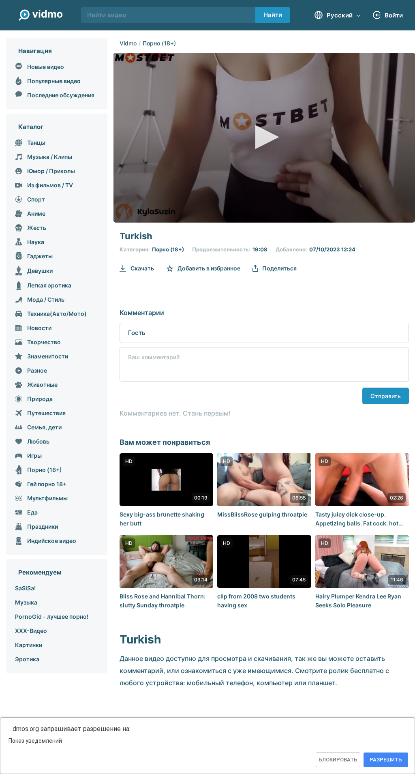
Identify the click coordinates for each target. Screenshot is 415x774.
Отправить (385, 395)
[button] (264, 137)
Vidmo (128, 43)
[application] (264, 138)
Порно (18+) (159, 43)
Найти (272, 15)
